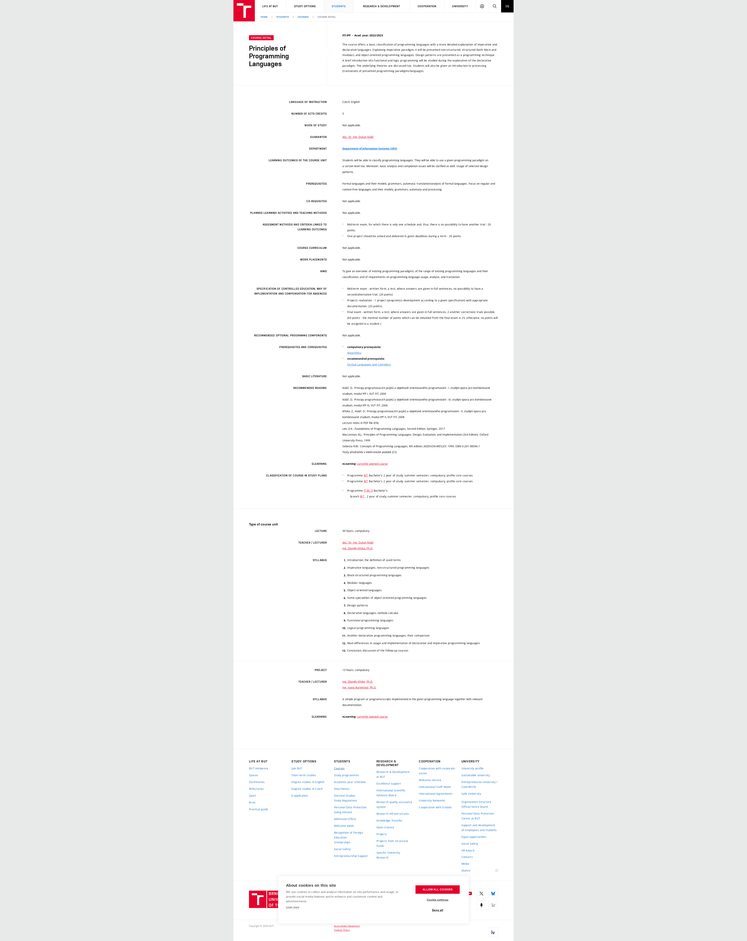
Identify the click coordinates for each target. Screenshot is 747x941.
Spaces (253, 775)
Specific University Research (388, 855)
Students (339, 6)
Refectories (256, 789)
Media (465, 864)
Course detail (327, 17)
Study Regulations (345, 800)
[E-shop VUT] (493, 905)
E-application (299, 795)
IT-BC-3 (368, 490)
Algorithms (354, 353)
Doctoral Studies (344, 795)
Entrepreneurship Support (351, 856)
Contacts (467, 857)
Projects (381, 834)
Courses (303, 17)
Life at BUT (270, 6)
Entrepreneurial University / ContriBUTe (479, 784)
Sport (252, 795)
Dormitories (257, 782)
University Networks (432, 800)
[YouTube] (470, 893)
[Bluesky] (493, 893)
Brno (252, 802)
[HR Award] (493, 932)
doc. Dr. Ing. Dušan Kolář (358, 137)
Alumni (465, 870)
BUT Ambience (258, 768)
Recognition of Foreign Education (348, 835)
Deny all (437, 910)
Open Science (385, 827)
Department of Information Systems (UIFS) (369, 148)
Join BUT (296, 768)
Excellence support (388, 783)
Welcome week (344, 826)
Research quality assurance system (394, 804)
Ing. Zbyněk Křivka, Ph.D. (357, 548)
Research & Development (381, 6)
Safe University (471, 793)
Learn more (292, 907)
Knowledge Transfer (389, 820)
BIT (366, 475)
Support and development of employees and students (479, 827)
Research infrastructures (392, 814)
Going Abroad (343, 812)
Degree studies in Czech (307, 789)
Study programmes (346, 775)
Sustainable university (475, 775)
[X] (481, 893)
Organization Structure (476, 802)
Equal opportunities (474, 837)
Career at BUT (470, 818)
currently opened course (372, 464)
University (460, 6)
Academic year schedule (350, 782)
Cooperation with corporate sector (437, 770)
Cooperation (427, 6)
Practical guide (258, 809)
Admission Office (345, 819)
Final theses (341, 789)
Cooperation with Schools (435, 807)
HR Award (467, 850)
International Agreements (435, 793)
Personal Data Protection (350, 807)
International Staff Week (435, 787)
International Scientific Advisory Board (391, 792)
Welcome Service (430, 780)
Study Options (305, 6)
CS (507, 6)
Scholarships (342, 842)
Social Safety (342, 849)
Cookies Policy (342, 929)
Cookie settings (437, 899)
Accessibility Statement (347, 925)
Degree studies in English (307, 782)
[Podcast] (481, 905)
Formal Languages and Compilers (369, 364)
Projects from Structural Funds (392, 843)
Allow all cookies (437, 889)
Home (264, 17)
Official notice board (474, 807)
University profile (472, 768)
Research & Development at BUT (392, 774)
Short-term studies (303, 775)
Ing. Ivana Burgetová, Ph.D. (359, 687)
